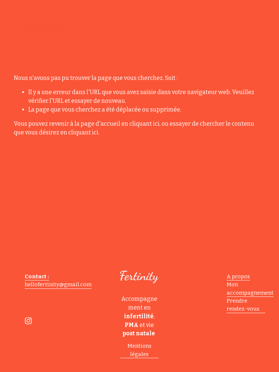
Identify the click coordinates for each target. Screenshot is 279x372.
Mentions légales (139, 350)
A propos (238, 276)
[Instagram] (28, 320)
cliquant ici (144, 123)
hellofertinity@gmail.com (58, 284)
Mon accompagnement (250, 288)
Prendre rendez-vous (243, 305)
